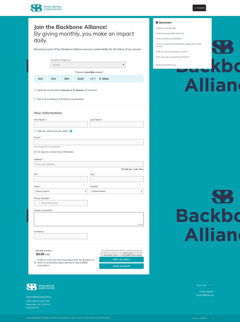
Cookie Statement (91, 318)
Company (39, 231)
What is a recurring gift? (166, 28)
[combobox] (37, 203)
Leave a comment (43, 210)
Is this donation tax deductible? (169, 39)
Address (38, 159)
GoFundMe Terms (110, 255)
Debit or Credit (121, 259)
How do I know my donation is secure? (172, 52)
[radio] (40, 79)
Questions (165, 22)
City (92, 174)
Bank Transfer (121, 266)
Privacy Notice (63, 318)
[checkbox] (65, 90)
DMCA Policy (105, 318)
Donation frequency (61, 59)
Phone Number (41, 198)
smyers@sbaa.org (205, 295)
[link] (46, 8)
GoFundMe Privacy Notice (132, 255)
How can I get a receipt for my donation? (173, 57)
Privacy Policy (127, 253)
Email (37, 137)
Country (94, 186)
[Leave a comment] (89, 219)
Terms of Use (76, 318)
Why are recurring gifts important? (170, 33)
